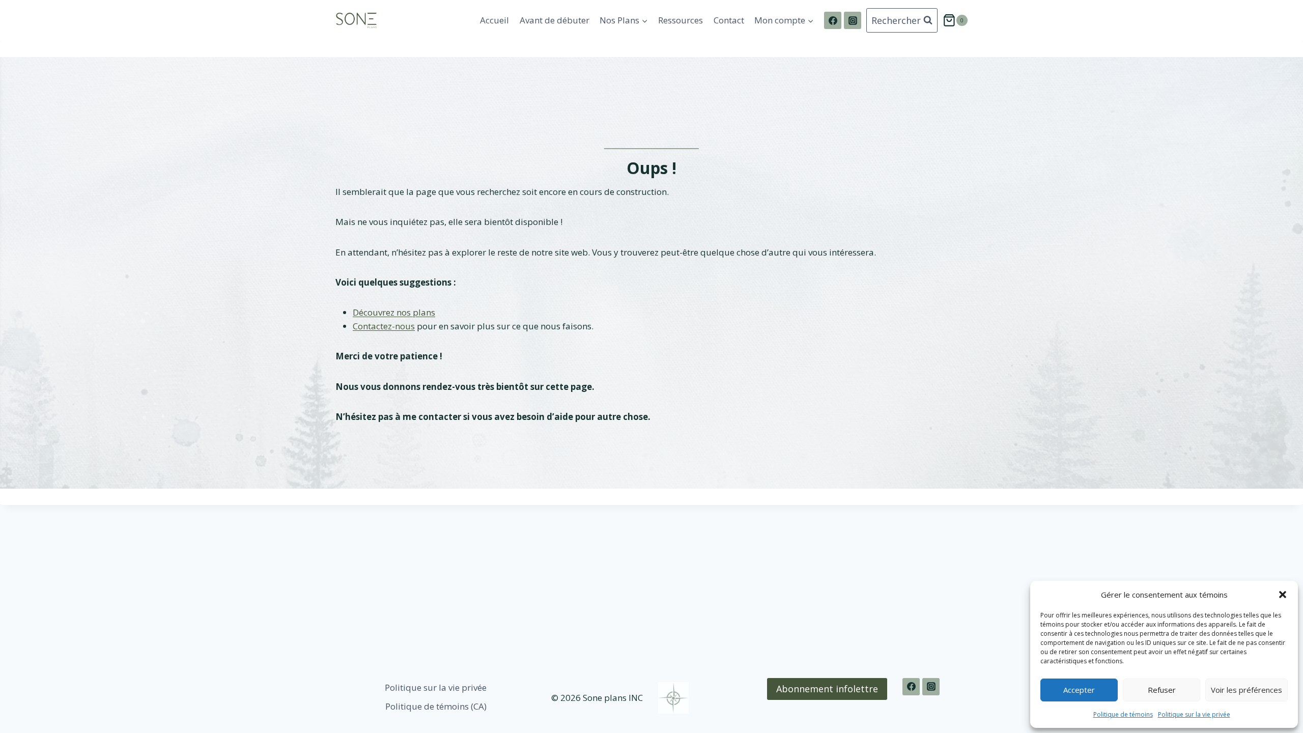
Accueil (494, 20)
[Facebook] (832, 20)
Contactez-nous (384, 326)
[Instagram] (852, 20)
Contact (729, 20)
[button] (1283, 594)
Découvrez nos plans (394, 312)
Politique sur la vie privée (1194, 714)
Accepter (1079, 690)
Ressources (680, 20)
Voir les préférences (1246, 690)
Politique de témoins (1123, 714)
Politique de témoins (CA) (436, 706)
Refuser (1162, 690)
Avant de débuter (554, 20)
